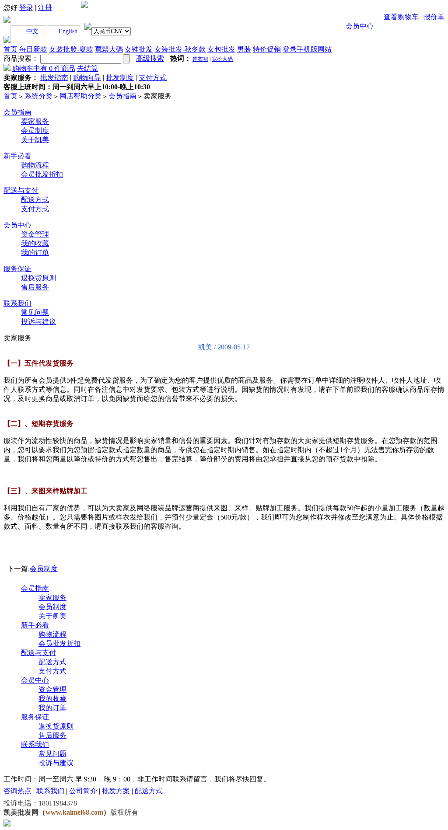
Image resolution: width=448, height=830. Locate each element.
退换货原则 (38, 278)
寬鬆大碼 (109, 49)
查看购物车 (401, 17)
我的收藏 (35, 243)
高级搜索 (150, 58)
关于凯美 (35, 139)
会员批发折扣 (42, 174)
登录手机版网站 (307, 49)
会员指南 (18, 112)
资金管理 (35, 234)
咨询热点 (18, 791)
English (68, 31)
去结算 (87, 68)
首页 (11, 49)
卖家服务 (35, 121)
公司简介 (83, 791)
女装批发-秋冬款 (180, 49)
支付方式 (35, 209)
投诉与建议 (38, 321)
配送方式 (35, 199)
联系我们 (18, 303)
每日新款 (33, 49)
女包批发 (221, 49)
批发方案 (116, 791)
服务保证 (18, 268)
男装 (244, 49)
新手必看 (18, 156)
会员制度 (35, 130)
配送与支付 (21, 190)
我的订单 (35, 252)
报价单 (434, 17)
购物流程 (35, 165)
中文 (32, 31)
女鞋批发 (139, 49)
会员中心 (360, 26)
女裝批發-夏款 (71, 49)
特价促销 (267, 49)
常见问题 (35, 312)
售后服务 (35, 287)
